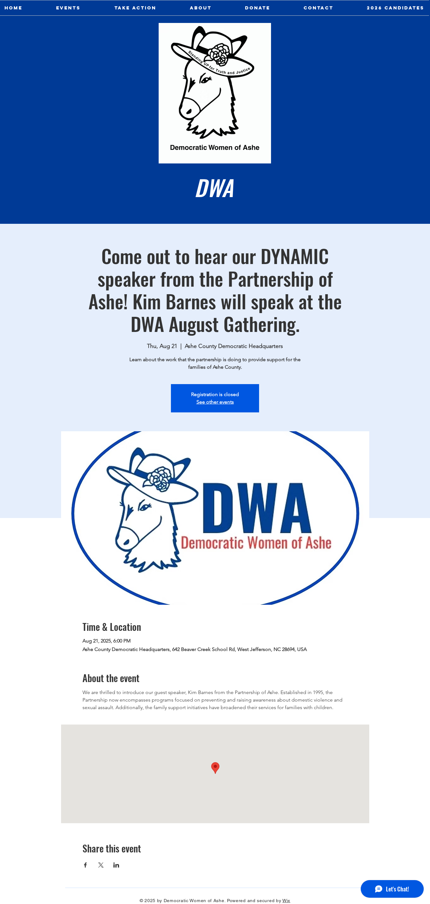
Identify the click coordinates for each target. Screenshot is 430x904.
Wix (286, 900)
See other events (215, 402)
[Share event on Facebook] (85, 865)
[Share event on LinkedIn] (116, 865)
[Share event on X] (101, 865)
